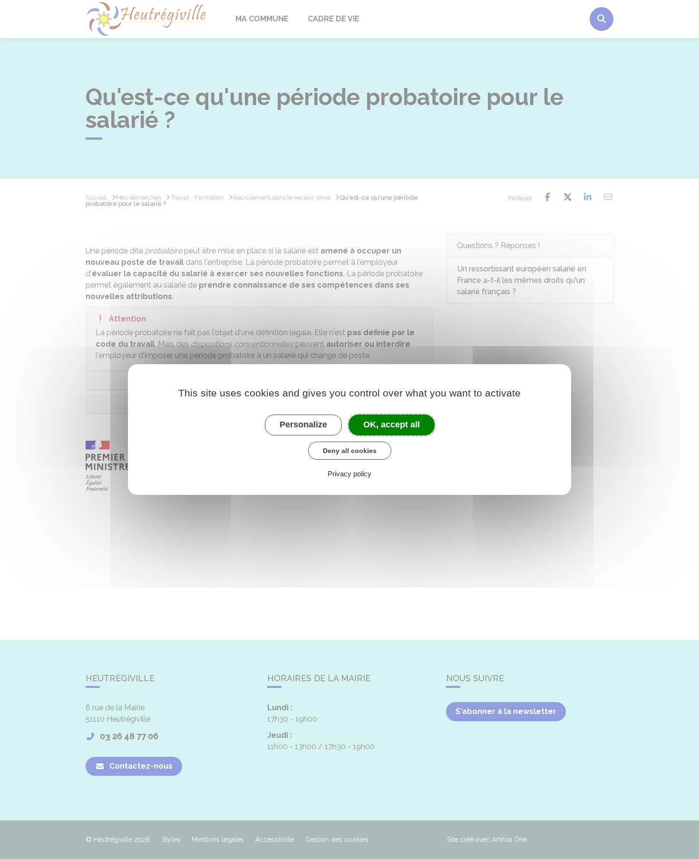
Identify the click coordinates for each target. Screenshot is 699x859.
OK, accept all (391, 424)
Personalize (303, 424)
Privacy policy (349, 474)
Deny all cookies (350, 450)
